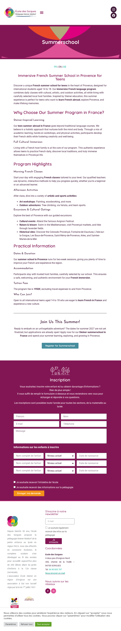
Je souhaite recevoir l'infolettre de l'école (37, 482)
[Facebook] (114, 15)
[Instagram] (114, 9)
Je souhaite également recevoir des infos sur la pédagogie (57, 531)
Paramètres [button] (10, 624)
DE (64, 66)
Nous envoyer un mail (55, 573)
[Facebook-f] (47, 590)
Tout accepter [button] (43, 624)
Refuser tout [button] (27, 624)
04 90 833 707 (55, 569)
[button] (42, 12)
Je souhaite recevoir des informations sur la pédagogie (44, 487)
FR (55, 66)
